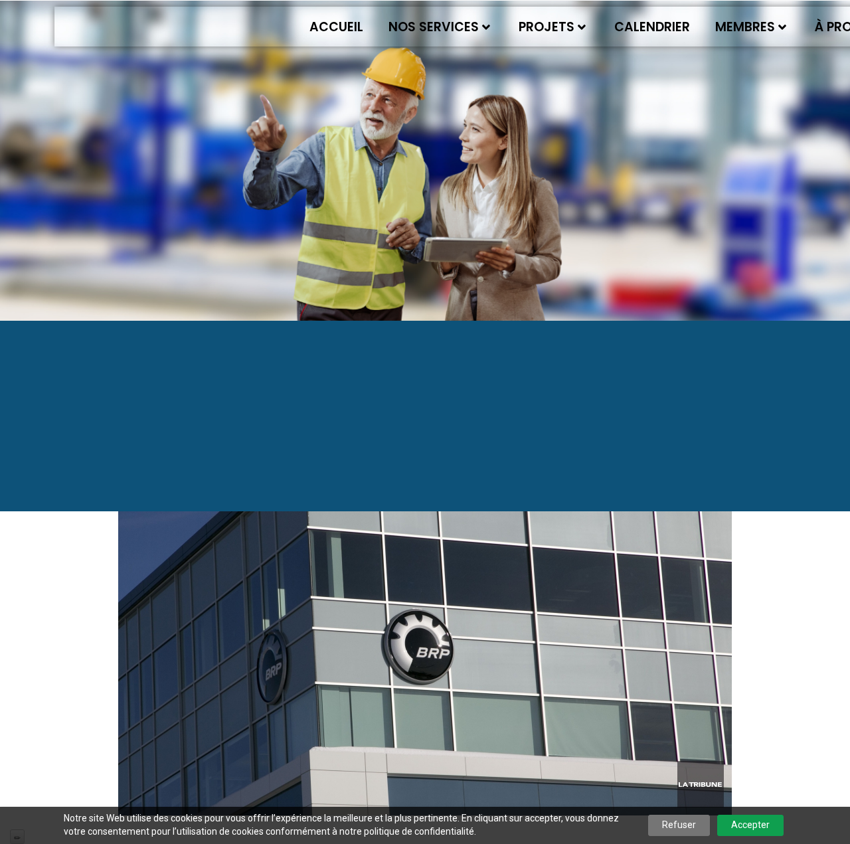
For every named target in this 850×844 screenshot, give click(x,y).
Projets (546, 27)
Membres (745, 27)
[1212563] (425, 611)
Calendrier (652, 27)
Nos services (433, 27)
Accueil (336, 27)
